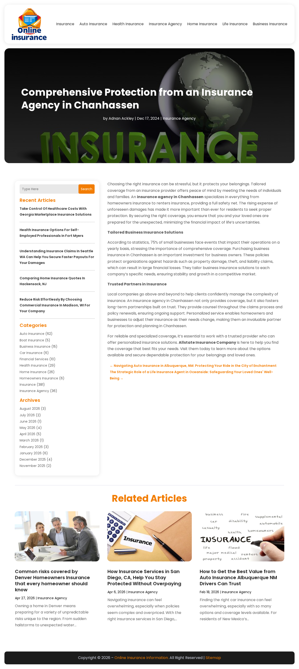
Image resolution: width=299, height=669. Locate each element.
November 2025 (32, 465)
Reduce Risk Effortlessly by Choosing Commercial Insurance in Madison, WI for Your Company (55, 305)
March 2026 (29, 440)
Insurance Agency (165, 24)
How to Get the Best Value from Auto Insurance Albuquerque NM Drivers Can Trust (238, 577)
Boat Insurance (32, 340)
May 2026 (27, 427)
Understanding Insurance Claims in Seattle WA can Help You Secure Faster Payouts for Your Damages (57, 257)
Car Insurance (31, 352)
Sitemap (213, 657)
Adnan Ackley (121, 118)
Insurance (65, 24)
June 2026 (28, 421)
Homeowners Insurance (39, 378)
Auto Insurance (93, 24)
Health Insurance (128, 24)
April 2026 (27, 434)
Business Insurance (270, 24)
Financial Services (34, 359)
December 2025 (33, 459)
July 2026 (27, 415)
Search (86, 189)
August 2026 (30, 408)
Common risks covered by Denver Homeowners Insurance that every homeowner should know (52, 580)
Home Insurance (202, 24)
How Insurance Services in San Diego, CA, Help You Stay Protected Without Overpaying (144, 577)
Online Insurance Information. (141, 657)
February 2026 (31, 447)
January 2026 (31, 453)
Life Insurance (235, 24)
